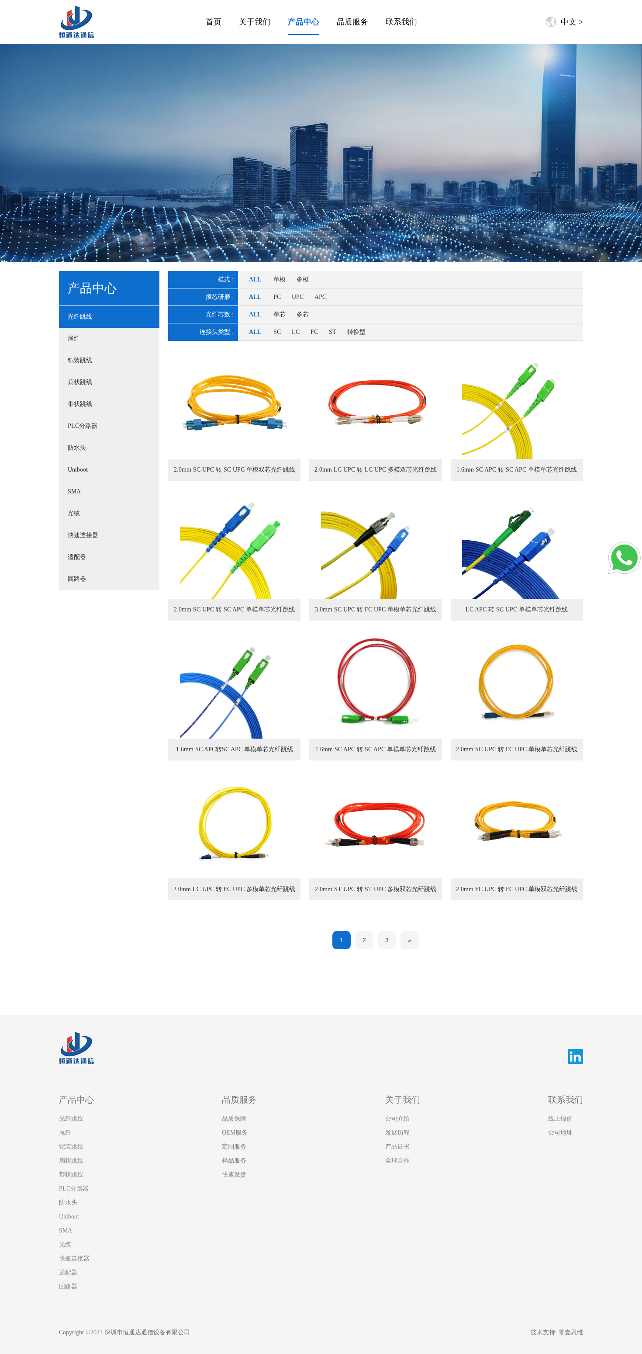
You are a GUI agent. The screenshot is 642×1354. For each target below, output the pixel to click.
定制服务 (234, 1146)
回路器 (77, 579)
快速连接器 (83, 535)
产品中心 (303, 21)
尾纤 (74, 338)
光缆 (74, 513)
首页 (213, 21)
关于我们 (254, 21)
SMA (74, 491)
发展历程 (397, 1132)
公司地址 (560, 1132)
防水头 (77, 447)
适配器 (77, 557)
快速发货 (234, 1174)
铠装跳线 (80, 360)
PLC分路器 (82, 426)
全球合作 (397, 1160)
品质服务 (352, 21)
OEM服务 (235, 1132)
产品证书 (397, 1146)
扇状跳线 (80, 382)
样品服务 (234, 1160)
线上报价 (560, 1118)
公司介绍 (397, 1118)
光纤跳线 (80, 316)
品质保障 (234, 1118)
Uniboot (78, 469)
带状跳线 (80, 404)
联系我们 (401, 21)
